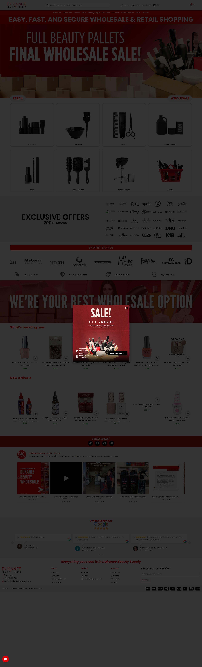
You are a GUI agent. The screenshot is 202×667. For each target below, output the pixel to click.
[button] (128, 306)
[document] (101, 333)
